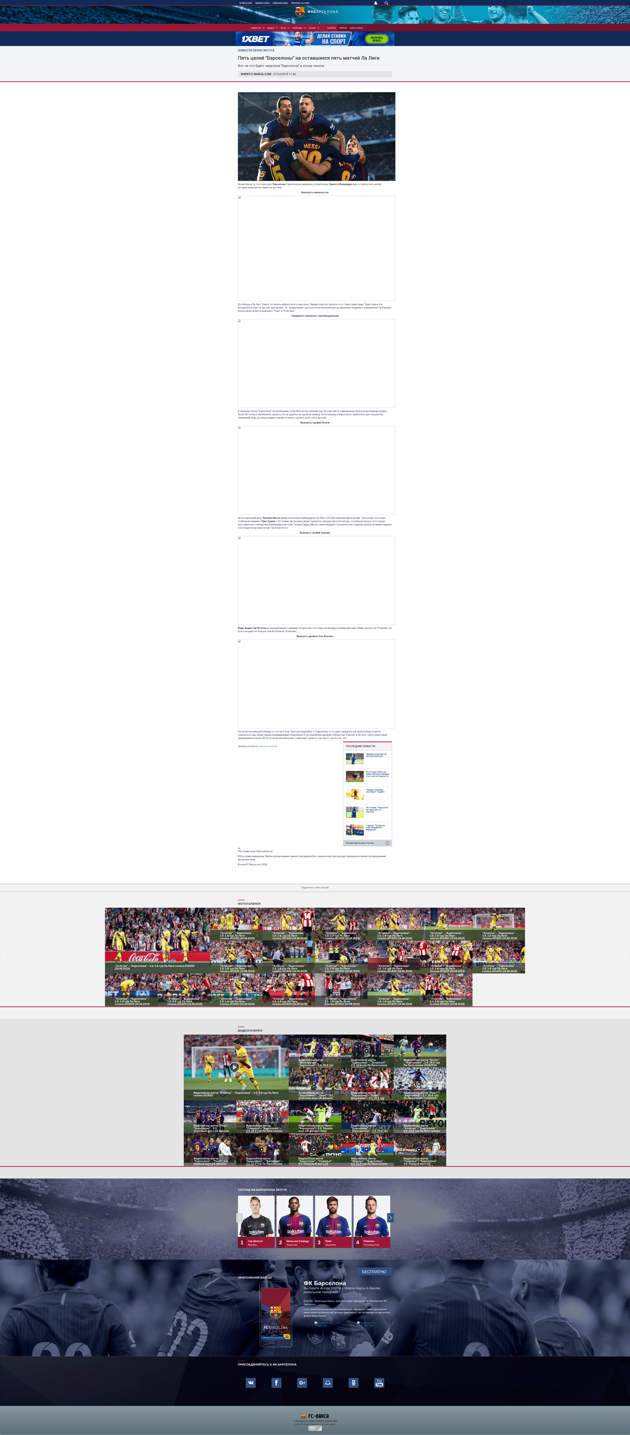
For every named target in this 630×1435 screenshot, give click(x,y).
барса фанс (356, 27)
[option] (315, 957)
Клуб (283, 27)
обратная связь (280, 2)
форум (343, 27)
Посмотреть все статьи (360, 843)
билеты (331, 27)
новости (256, 27)
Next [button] (390, 1217)
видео (270, 27)
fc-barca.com (246, 2)
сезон (312, 27)
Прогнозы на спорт (300, 2)
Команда (297, 27)
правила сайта (262, 2)
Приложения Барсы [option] (255, 1277)
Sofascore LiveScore (267, 746)
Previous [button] (239, 1217)
